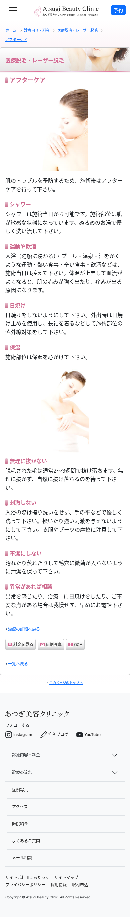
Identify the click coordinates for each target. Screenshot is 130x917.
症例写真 (54, 644)
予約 (118, 10)
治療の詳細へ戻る (24, 629)
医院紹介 (20, 823)
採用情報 (59, 884)
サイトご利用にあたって (27, 877)
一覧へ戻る (18, 663)
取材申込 (80, 884)
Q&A (78, 644)
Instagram (22, 734)
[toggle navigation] (13, 10)
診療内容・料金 (26, 754)
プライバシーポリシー (25, 884)
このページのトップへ (66, 683)
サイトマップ (66, 877)
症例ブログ (58, 734)
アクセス (20, 806)
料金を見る (23, 644)
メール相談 (22, 857)
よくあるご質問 (26, 840)
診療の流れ (22, 772)
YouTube (92, 734)
